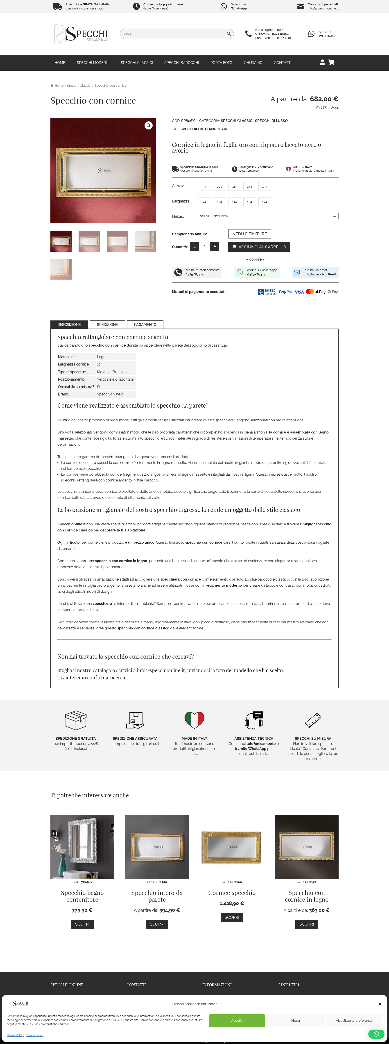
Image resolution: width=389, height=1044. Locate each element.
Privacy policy (34, 1035)
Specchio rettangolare (204, 129)
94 (204, 186)
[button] (380, 1004)
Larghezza (181, 201)
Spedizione (107, 324)
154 (249, 186)
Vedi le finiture (250, 233)
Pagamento (145, 324)
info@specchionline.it (161, 670)
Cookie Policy (15, 1035)
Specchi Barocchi (181, 63)
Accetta (237, 1021)
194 (264, 186)
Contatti (283, 63)
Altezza (178, 186)
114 (234, 186)
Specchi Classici (137, 63)
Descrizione (69, 324)
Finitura (178, 216)
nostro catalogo (94, 670)
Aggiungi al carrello (262, 247)
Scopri (82, 924)
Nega (295, 1021)
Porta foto (221, 63)
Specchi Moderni (93, 63)
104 (219, 186)
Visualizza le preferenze (354, 1021)
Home (59, 63)
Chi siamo (253, 63)
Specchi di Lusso (271, 121)
